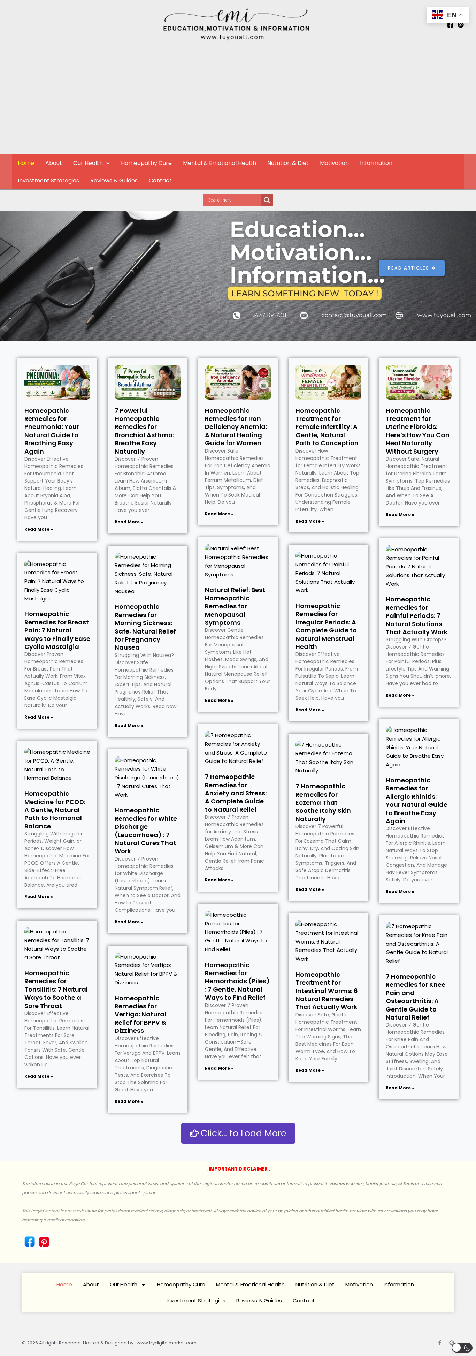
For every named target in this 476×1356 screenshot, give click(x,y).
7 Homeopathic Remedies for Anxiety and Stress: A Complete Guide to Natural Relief (236, 793)
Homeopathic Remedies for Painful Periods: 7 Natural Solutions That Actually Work (416, 615)
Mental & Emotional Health (219, 163)
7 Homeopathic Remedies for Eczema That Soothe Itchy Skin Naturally (323, 802)
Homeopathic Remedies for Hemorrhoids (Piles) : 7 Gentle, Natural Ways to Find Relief (237, 981)
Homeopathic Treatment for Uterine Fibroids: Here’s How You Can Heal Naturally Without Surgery (418, 431)
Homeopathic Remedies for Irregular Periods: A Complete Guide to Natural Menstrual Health (326, 626)
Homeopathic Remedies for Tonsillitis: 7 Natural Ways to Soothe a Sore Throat (56, 989)
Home (26, 163)
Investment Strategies (48, 180)
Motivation (334, 163)
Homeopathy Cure (146, 163)
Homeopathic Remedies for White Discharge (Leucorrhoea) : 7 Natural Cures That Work (146, 830)
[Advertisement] (238, 102)
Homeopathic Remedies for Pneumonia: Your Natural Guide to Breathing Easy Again (51, 431)
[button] (106, 163)
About (53, 163)
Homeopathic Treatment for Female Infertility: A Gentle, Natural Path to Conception (327, 427)
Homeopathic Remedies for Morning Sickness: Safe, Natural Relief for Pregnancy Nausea (145, 627)
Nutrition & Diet (288, 163)
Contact (160, 180)
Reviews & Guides (114, 180)
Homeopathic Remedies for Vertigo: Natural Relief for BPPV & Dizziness (140, 1014)
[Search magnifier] (267, 200)
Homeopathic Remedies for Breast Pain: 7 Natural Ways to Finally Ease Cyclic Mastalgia (57, 630)
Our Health (88, 163)
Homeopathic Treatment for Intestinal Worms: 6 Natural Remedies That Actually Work (326, 991)
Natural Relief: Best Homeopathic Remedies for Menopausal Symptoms (235, 606)
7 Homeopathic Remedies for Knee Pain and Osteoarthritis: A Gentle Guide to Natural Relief (415, 997)
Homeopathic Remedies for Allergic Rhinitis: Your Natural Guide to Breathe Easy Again (416, 800)
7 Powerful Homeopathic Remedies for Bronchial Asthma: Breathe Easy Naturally (144, 431)
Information (376, 163)
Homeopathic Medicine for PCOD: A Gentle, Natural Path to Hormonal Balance (54, 810)
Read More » (38, 529)
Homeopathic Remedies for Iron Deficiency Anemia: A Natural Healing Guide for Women (236, 427)
